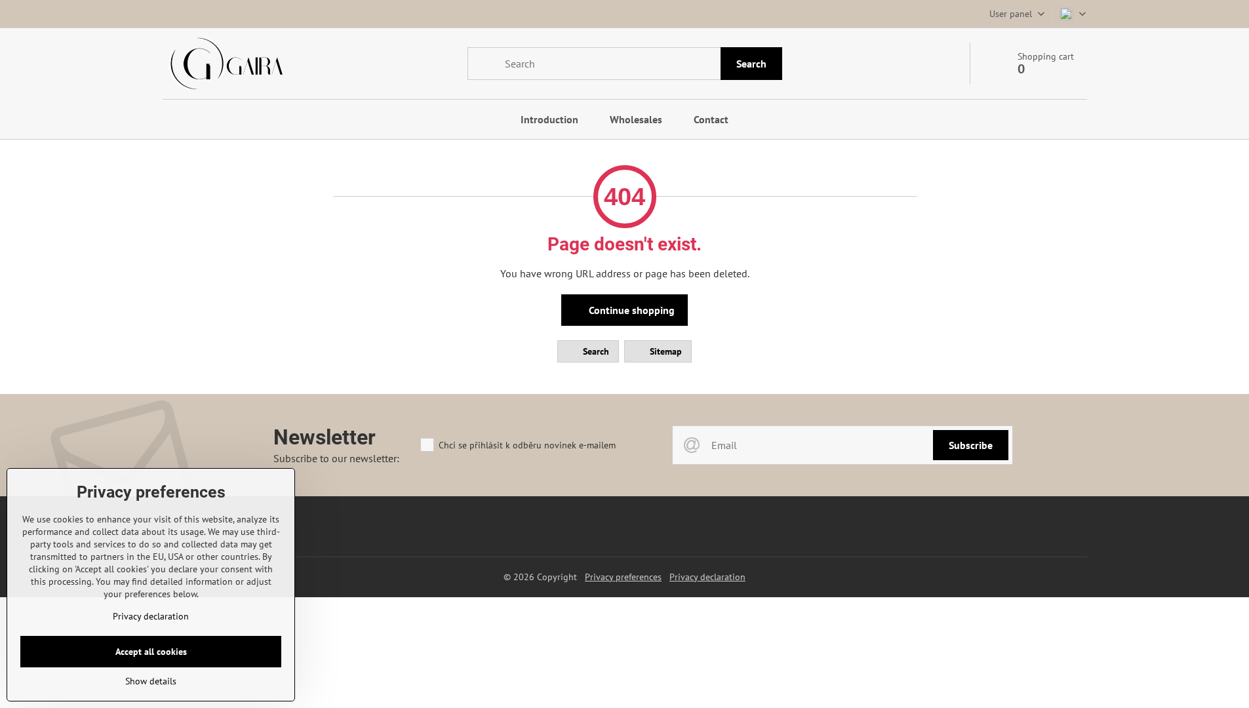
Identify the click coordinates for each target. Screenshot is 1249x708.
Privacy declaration (707, 577)
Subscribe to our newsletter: (336, 458)
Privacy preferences (623, 577)
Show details (150, 681)
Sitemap (664, 351)
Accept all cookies (151, 652)
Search (751, 63)
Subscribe (971, 445)
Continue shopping (630, 310)
